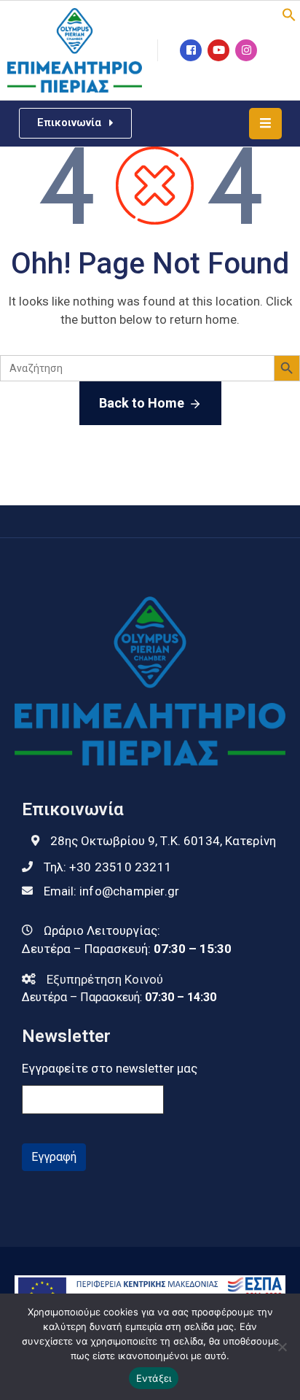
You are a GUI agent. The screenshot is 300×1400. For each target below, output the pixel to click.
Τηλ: (108, 867)
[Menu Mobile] (265, 123)
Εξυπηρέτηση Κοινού (105, 979)
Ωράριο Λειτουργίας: (102, 930)
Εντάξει (154, 1378)
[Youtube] (218, 50)
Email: (111, 891)
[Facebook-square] (191, 50)
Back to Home (141, 403)
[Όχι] (282, 1346)
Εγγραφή (53, 1157)
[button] (289, 13)
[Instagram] (246, 50)
